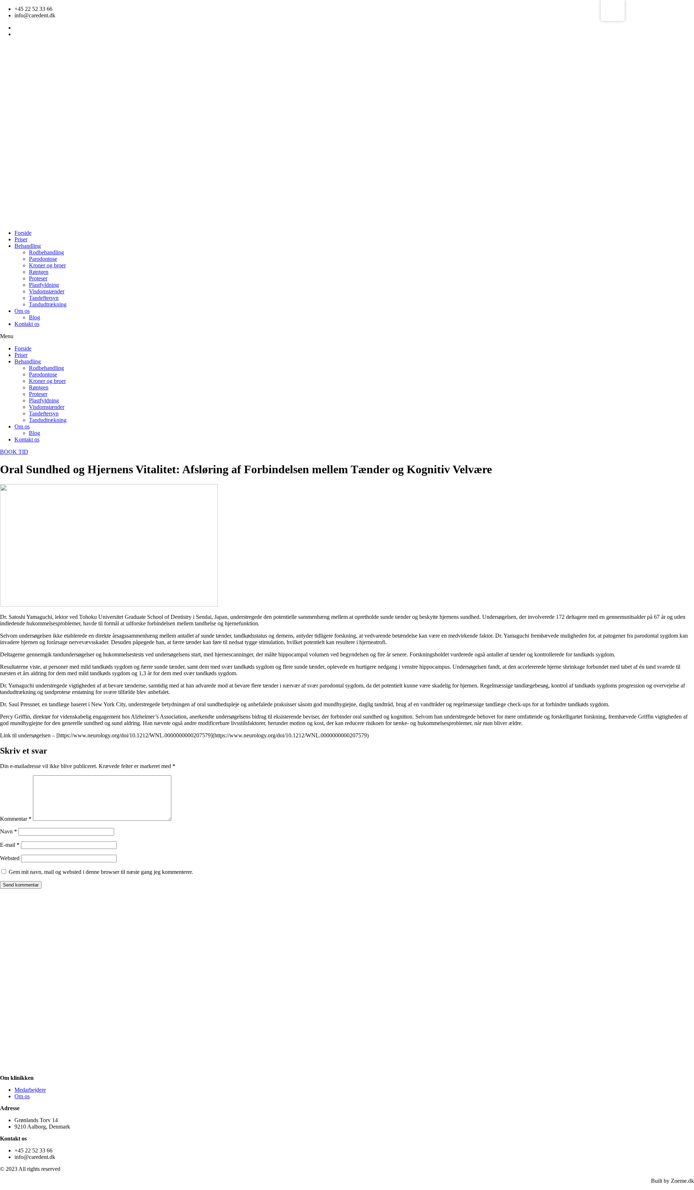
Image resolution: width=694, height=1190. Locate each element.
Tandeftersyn (44, 298)
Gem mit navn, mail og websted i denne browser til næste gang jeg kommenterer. (101, 872)
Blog (34, 317)
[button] (347, 336)
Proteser (38, 278)
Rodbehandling (46, 252)
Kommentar (15, 819)
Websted (10, 858)
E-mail (10, 845)
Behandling (27, 246)
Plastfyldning (44, 285)
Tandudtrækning (48, 304)
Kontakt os (26, 324)
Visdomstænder (46, 291)
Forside (22, 233)
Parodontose (43, 259)
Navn (8, 831)
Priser (20, 239)
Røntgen (38, 272)
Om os (22, 311)
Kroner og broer (47, 265)
